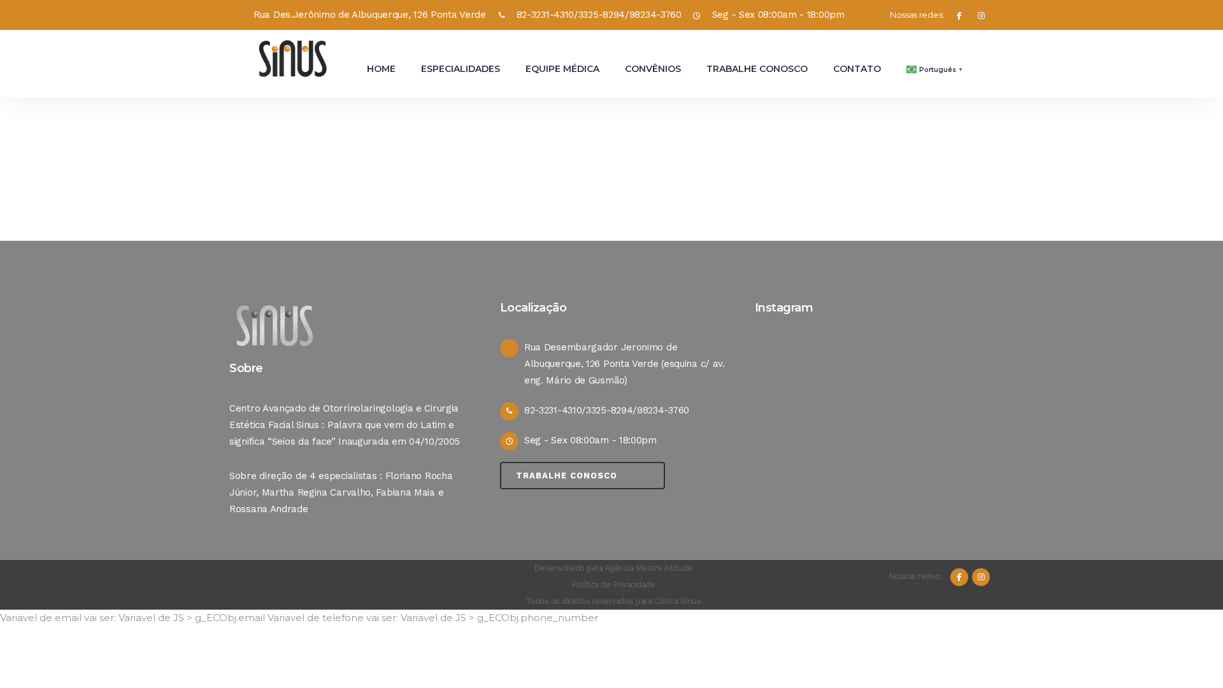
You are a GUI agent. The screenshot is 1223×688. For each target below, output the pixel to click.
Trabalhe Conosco (566, 475)
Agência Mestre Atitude (648, 568)
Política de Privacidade (613, 584)
